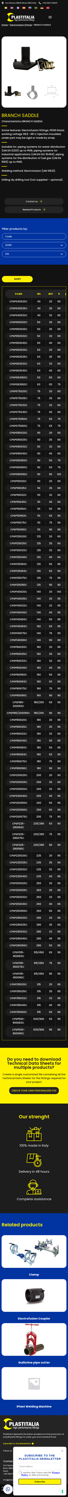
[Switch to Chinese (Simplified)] (48, 8)
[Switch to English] (12, 8)
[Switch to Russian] (30, 8)
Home (5, 24)
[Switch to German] (42, 8)
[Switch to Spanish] (24, 8)
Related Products (32, 209)
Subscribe (39, 1482)
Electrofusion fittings (21, 24)
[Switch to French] (18, 8)
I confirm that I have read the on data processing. (40, 1473)
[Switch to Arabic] (36, 8)
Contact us (32, 201)
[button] (50, 17)
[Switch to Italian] (6, 8)
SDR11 (17, 279)
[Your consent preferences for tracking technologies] (62, 1491)
